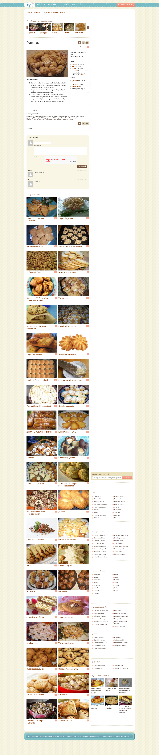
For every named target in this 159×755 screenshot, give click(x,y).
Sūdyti (116, 577)
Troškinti (116, 585)
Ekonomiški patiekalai (100, 643)
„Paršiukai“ (31, 591)
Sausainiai (46, 12)
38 (87, 326)
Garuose (96, 577)
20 (87, 298)
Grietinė (74, 68)
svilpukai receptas (61, 118)
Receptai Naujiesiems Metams (120, 622)
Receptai (41, 5)
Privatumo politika (46, 736)
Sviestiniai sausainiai (67, 354)
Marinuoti (97, 585)
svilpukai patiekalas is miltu (65, 119)
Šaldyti (116, 582)
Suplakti (116, 580)
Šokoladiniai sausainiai (68, 669)
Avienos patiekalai (99, 535)
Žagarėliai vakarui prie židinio (39, 432)
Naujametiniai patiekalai (101, 621)
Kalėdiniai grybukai (66, 458)
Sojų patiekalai (118, 541)
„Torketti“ (62, 512)
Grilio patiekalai (98, 499)
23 (87, 406)
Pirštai (29, 566)
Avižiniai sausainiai (34, 246)
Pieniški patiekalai (119, 538)
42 (55, 246)
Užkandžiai (117, 518)
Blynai (96, 512)
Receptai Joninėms (120, 619)
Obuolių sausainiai (66, 406)
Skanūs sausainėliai (55, 33)
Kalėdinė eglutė (65, 566)
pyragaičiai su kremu (48, 116)
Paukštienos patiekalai (121, 535)
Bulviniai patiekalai (99, 538)
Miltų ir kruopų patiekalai (101, 557)
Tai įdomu (65, 5)
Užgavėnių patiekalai (100, 616)
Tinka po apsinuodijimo (121, 668)
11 (55, 694)
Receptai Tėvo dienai (100, 624)
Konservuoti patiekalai (100, 504)
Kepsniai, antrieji (99, 501)
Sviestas (74, 64)
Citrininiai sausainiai (67, 540)
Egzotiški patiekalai (99, 640)
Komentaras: (38, 145)
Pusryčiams (97, 496)
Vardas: (36, 141)
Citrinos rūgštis (76, 86)
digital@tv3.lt (125, 736)
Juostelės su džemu (35, 617)
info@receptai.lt (107, 736)
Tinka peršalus (118, 665)
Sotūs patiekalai (119, 640)
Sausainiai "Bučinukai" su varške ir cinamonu (37, 299)
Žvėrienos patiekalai (120, 554)
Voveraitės (62, 298)
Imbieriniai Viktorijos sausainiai (32, 34)
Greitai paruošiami (99, 645)
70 (87, 218)
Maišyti (96, 582)
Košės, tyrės (117, 499)
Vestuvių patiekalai (119, 626)
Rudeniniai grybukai (35, 669)
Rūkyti (116, 574)
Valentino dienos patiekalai (102, 619)
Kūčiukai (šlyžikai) (34, 272)
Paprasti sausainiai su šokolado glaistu (35, 513)
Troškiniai (117, 512)
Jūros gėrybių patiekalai (101, 549)
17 (55, 380)
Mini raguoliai (79, 32)
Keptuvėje (97, 580)
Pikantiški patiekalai (100, 648)
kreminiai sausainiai (61, 116)
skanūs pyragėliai (36, 116)
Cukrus (74, 84)
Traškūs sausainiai (66, 721)
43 (55, 406)
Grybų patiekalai (99, 543)
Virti (115, 588)
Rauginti (96, 593)
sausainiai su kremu (74, 116)
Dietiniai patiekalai (99, 665)
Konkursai (52, 5)
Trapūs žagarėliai (65, 218)
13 (87, 511)
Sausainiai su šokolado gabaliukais (36, 327)
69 (87, 380)
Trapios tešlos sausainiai (37, 380)
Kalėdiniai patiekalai (120, 613)
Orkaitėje (35, 118)
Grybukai (30, 458)
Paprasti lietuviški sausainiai (38, 406)
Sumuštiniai (117, 510)
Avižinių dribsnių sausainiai (70, 246)
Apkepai (96, 510)
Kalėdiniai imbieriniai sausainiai (35, 219)
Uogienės (117, 515)
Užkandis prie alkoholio (121, 643)
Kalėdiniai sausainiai (67, 326)
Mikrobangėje (98, 588)
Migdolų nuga (32, 643)
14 (55, 565)
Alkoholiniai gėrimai (100, 507)
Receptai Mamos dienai (101, 611)
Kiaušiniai (75, 71)
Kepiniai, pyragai (59, 12)
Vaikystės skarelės (66, 643)
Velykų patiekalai (99, 613)
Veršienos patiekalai (120, 549)
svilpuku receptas (73, 118)
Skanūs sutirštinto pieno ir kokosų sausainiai (69, 484)
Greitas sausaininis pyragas (70, 380)
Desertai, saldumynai (100, 515)
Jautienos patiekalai (100, 546)
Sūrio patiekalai (119, 543)
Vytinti (116, 590)
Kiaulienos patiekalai (100, 551)
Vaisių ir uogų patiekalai (121, 546)
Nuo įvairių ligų (98, 668)
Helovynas (117, 611)
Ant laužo (97, 574)
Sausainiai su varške (35, 695)
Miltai (73, 66)
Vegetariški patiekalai (120, 645)
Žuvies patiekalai (119, 551)
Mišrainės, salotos (119, 501)
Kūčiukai (66, 32)
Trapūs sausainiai (34, 354)
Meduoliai (62, 591)
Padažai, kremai (119, 504)
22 (87, 246)
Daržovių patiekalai (99, 541)
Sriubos (116, 507)
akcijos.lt (82, 74)
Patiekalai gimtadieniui (121, 616)
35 (87, 432)
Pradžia (29, 12)
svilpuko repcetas (51, 119)
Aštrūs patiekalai (99, 637)
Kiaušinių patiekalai (100, 554)
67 (55, 218)
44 (55, 272)
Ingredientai (77, 5)
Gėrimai (96, 518)
